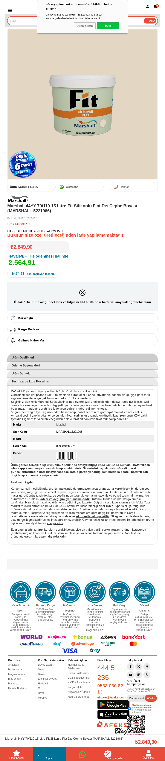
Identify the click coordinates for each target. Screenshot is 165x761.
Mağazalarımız (16, 674)
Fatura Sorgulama (78, 696)
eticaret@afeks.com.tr (112, 697)
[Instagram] (146, 666)
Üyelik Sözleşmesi (78, 673)
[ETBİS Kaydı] (136, 725)
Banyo (42, 674)
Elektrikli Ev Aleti (47, 678)
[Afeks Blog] (112, 728)
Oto (40, 688)
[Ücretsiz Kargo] (45, 592)
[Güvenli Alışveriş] (144, 592)
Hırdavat (43, 683)
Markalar (13, 683)
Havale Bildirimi (17, 688)
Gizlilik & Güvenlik (78, 677)
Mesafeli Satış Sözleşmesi (76, 666)
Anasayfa (13, 664)
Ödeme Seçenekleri (26, 365)
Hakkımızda (15, 669)
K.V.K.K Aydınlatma (79, 682)
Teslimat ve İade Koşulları (30, 381)
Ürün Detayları (22, 373)
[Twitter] (138, 666)
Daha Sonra (84, 25)
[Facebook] (130, 666)
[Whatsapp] (146, 674)
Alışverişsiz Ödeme (79, 691)
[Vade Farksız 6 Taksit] (20, 592)
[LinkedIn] (138, 674)
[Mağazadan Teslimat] (70, 592)
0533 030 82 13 (110, 688)
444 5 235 (87, 302)
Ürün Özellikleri (23, 357)
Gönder (151, 698)
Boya (41, 693)
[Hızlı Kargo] (119, 592)
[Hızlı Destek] (95, 592)
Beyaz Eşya (45, 664)
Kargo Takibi (75, 687)
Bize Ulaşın (14, 678)
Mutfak (42, 669)
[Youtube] (130, 674)
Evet (108, 25)
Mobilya (42, 697)
